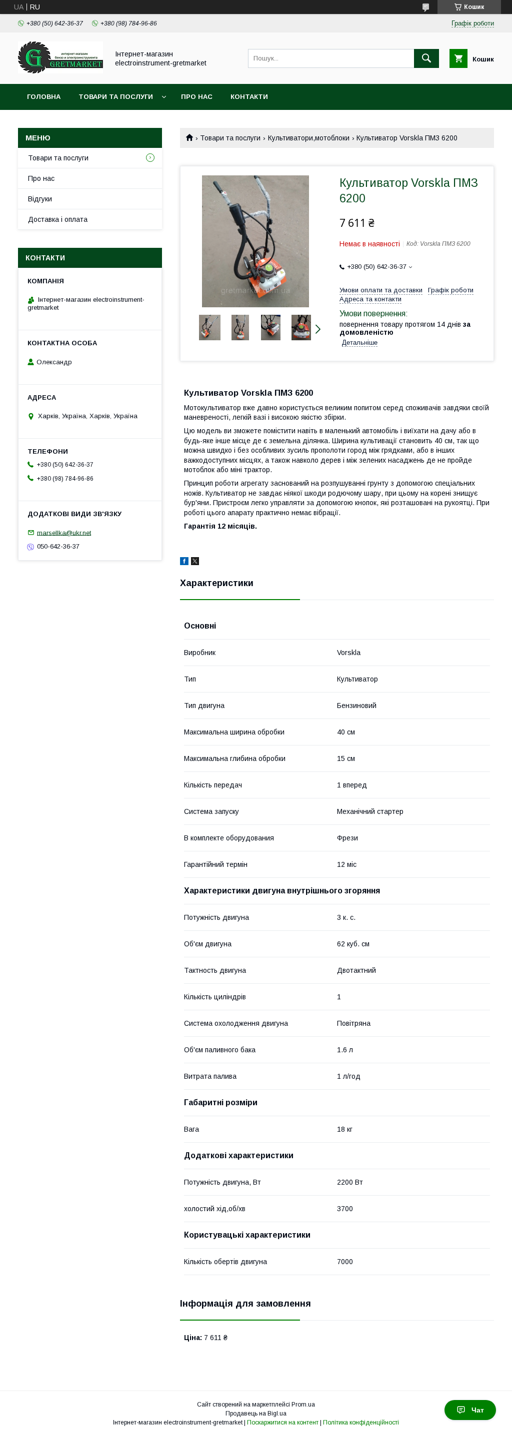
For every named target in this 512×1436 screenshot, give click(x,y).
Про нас (196, 96)
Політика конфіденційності (361, 1422)
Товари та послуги (115, 96)
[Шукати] (426, 58)
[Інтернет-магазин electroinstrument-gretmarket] (60, 71)
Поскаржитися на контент (282, 1422)
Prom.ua (303, 1404)
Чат (478, 1410)
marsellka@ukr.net (64, 532)
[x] (195, 563)
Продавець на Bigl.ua (256, 1413)
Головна (43, 96)
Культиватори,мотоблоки (309, 138)
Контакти (249, 96)
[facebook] (184, 563)
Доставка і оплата (58, 219)
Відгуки (40, 199)
